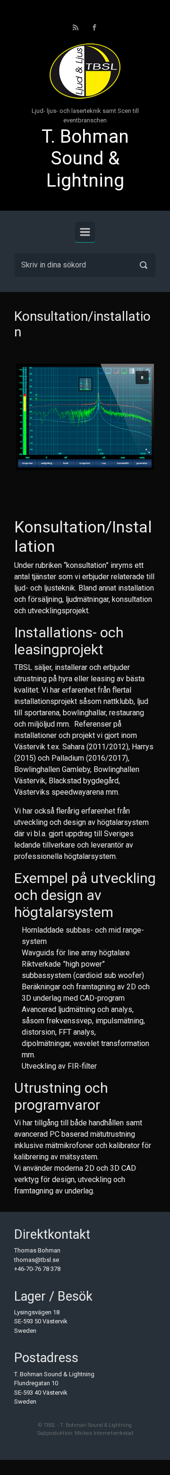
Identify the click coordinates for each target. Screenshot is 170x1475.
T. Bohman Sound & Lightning (85, 159)
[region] (85, 417)
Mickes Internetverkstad (104, 1433)
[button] (142, 377)
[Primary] (85, 232)
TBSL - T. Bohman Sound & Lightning (87, 1425)
